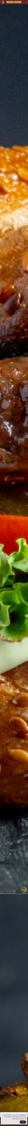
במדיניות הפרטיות (19, 1118)
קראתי (22, 1122)
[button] (17, 2)
